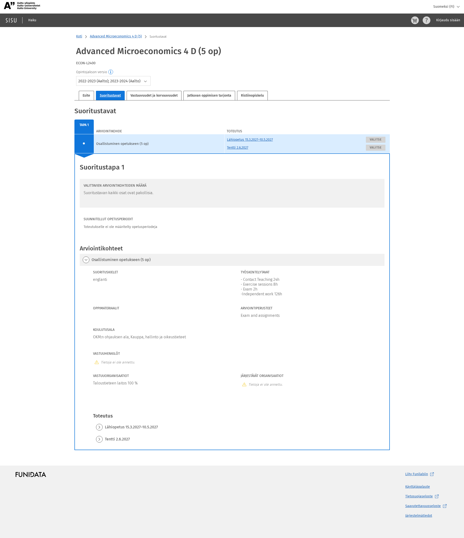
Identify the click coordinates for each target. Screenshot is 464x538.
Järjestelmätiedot (418, 516)
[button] (86, 260)
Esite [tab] (86, 95)
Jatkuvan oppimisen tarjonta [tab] (209, 95)
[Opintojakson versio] (111, 72)
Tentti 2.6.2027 (237, 148)
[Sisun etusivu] (11, 20)
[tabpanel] (232, 278)
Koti (79, 36)
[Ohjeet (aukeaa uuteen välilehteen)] (426, 20)
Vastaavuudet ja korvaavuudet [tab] (154, 95)
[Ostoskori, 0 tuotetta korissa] (415, 20)
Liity (416, 474)
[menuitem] (84, 127)
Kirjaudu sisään (448, 20)
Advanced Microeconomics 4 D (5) (116, 36)
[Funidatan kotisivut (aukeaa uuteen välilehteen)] (30, 474)
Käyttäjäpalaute (417, 487)
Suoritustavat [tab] (110, 95)
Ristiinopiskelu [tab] (252, 95)
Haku (32, 20)
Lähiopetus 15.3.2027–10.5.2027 (250, 140)
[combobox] (113, 81)
